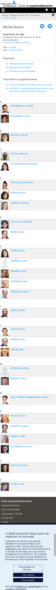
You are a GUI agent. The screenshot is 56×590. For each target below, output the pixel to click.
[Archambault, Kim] (5, 119)
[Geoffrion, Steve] (5, 284)
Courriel (4, 522)
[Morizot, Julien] (5, 381)
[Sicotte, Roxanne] (5, 468)
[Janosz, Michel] (5, 313)
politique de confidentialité (28, 586)
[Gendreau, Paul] (5, 274)
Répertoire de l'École (19, 15)
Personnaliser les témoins (29, 568)
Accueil (5, 15)
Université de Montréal (8, 4)
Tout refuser (28, 574)
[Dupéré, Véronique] (5, 206)
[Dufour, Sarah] (5, 195)
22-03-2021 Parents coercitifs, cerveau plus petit (30, 84)
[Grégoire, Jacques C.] (5, 294)
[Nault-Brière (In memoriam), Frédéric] (5, 400)
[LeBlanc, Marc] (5, 352)
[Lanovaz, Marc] (5, 332)
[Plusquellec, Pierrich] (5, 449)
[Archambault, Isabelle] (5, 108)
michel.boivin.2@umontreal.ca (16, 42)
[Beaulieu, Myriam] (5, 137)
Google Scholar (15, 50)
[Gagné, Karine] (5, 253)
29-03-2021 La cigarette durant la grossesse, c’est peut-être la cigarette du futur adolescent (31, 90)
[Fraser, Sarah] (5, 235)
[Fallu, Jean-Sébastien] (5, 224)
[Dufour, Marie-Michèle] (5, 185)
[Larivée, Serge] (5, 342)
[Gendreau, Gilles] (5, 263)
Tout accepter (28, 580)
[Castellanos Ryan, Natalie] (5, 166)
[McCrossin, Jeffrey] (5, 371)
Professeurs (35, 15)
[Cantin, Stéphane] (5, 156)
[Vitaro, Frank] (5, 487)
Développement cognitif (20, 67)
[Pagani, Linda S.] (5, 418)
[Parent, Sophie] (5, 439)
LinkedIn (12, 47)
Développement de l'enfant (21, 63)
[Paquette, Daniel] (5, 429)
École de (36, 5)
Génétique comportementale (22, 71)
